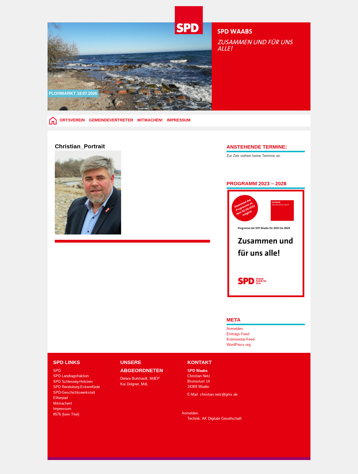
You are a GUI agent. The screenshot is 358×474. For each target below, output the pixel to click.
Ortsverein (72, 120)
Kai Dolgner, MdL (134, 384)
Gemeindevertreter (111, 120)
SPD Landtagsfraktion (71, 376)
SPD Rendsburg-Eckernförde (76, 387)
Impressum (178, 120)
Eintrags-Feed (238, 334)
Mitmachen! (150, 120)
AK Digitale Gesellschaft (222, 418)
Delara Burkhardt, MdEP (140, 378)
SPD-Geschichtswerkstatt (74, 392)
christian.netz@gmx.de (218, 394)
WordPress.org (239, 344)
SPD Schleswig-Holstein (73, 381)
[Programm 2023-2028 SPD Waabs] (266, 243)
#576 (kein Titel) (66, 414)
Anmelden (235, 329)
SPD (57, 371)
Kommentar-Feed (241, 339)
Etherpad (60, 398)
